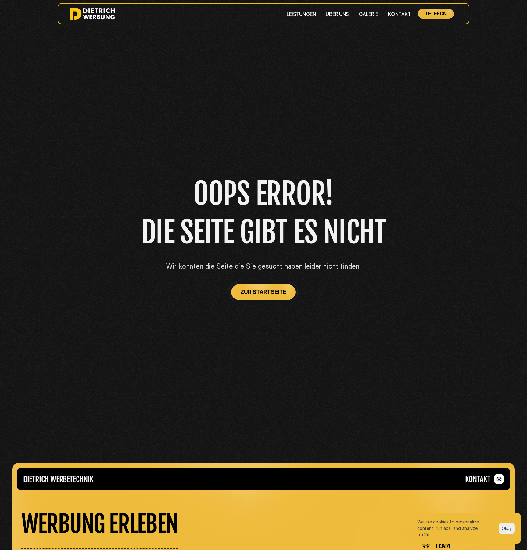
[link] (484, 479)
